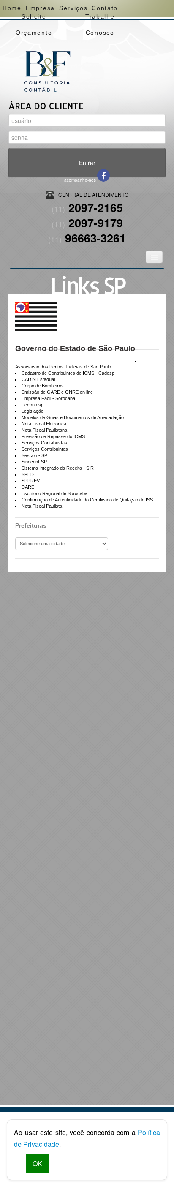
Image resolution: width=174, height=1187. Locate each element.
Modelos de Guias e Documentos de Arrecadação (73, 417)
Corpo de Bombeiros (43, 385)
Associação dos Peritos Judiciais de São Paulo (63, 366)
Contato (104, 8)
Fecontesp (33, 404)
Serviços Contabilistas (44, 442)
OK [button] (37, 1163)
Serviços (73, 8)
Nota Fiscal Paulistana (44, 430)
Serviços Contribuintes (45, 449)
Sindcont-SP (34, 461)
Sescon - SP (34, 455)
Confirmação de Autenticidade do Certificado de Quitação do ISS (87, 499)
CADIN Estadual (38, 379)
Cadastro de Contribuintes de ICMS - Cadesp (68, 373)
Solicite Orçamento (34, 19)
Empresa (40, 8)
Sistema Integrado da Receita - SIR (58, 468)
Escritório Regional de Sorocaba (54, 493)
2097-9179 (87, 223)
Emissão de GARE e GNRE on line (57, 392)
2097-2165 (87, 207)
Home (12, 8)
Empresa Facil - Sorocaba (48, 398)
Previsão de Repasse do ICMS (53, 436)
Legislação (33, 411)
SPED (28, 474)
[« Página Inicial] (47, 57)
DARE (28, 487)
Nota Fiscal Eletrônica (44, 423)
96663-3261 (87, 238)
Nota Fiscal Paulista (42, 506)
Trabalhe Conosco (99, 19)
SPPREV (31, 480)
